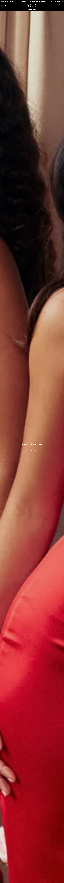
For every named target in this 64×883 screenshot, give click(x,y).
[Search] (5, 5)
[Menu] (2, 5)
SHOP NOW (32, 451)
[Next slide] (62, 9)
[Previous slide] (1, 9)
